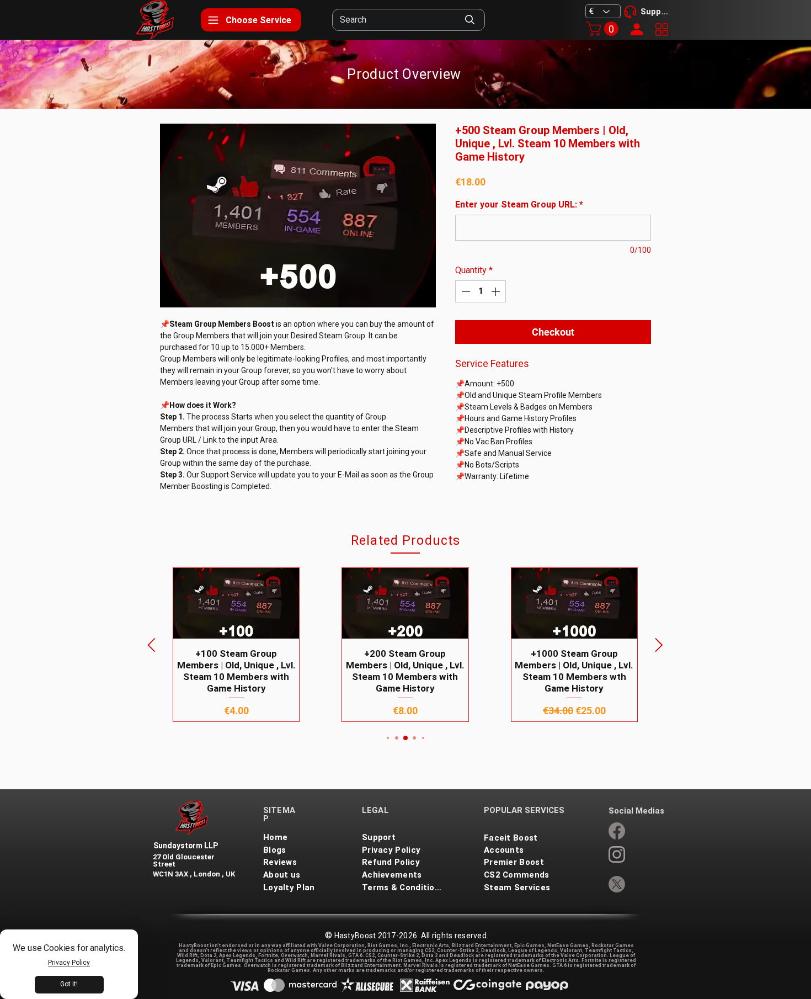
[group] (405, 644)
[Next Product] (659, 645)
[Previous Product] (151, 645)
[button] (604, 29)
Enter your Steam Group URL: (519, 204)
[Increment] (496, 291)
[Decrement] (464, 291)
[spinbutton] (480, 291)
